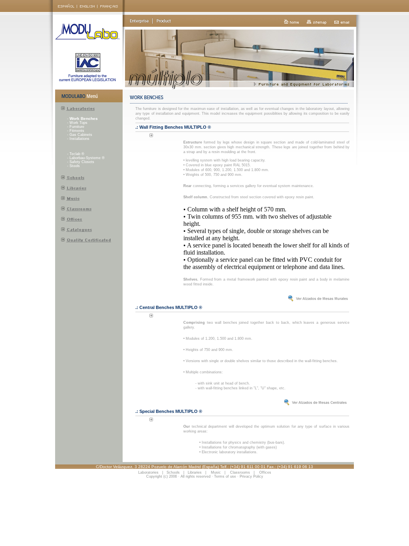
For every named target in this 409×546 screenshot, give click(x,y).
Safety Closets (81, 162)
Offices (265, 472)
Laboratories (148, 472)
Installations (79, 139)
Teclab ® (76, 154)
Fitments (76, 131)
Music (216, 472)
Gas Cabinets (80, 135)
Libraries (195, 472)
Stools (74, 166)
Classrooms (240, 472)
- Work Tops (77, 123)
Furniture (76, 127)
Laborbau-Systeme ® (87, 158)
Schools (173, 472)
